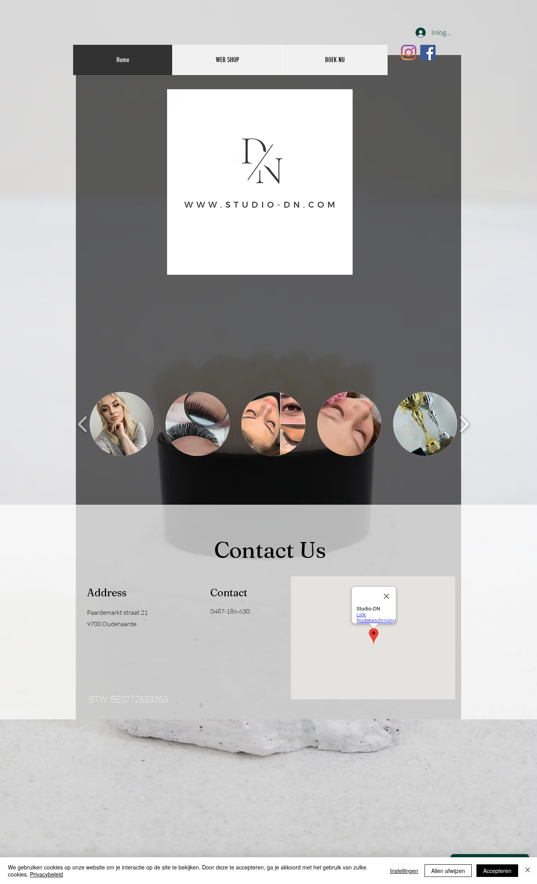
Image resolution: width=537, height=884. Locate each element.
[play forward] (464, 424)
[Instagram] (408, 52)
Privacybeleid (46, 874)
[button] (122, 424)
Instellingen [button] (404, 871)
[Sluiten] (527, 871)
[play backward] (83, 424)
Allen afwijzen (448, 871)
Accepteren (497, 871)
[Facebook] (428, 52)
